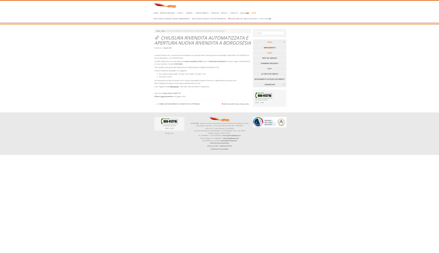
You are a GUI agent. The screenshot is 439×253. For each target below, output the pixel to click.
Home (156, 13)
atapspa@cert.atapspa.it (229, 141)
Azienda (189, 13)
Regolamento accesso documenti (270, 79)
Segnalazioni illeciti (225, 146)
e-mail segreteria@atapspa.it (231, 135)
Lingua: (243, 13)
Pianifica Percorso (167, 13)
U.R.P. (269, 68)
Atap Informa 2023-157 (172, 93)
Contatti (234, 13)
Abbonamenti (270, 48)
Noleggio (215, 13)
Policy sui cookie (212, 146)
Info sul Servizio (269, 58)
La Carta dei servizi (269, 74)
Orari (254, 13)
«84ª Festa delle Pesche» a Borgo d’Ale (236, 104)
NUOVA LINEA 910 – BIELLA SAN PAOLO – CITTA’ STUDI (249, 19)
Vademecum (270, 84)
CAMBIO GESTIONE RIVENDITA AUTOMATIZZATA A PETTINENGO (177, 104)
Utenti (180, 13)
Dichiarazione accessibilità (219, 149)
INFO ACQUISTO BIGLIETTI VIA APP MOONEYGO (209, 19)
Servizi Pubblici (202, 13)
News (163, 31)
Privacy (224, 13)
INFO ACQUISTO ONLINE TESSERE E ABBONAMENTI (172, 19)
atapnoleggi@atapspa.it (231, 138)
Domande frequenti (269, 63)
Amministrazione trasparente (219, 143)
